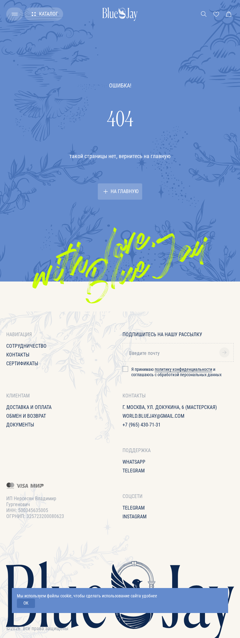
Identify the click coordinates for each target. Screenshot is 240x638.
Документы (20, 425)
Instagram (134, 517)
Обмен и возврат (26, 416)
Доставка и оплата (29, 407)
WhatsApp (133, 462)
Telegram (133, 471)
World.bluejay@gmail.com (153, 416)
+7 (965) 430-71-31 (141, 425)
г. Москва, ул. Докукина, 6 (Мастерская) (169, 407)
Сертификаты (22, 363)
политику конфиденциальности (183, 369)
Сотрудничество (26, 346)
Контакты (17, 355)
